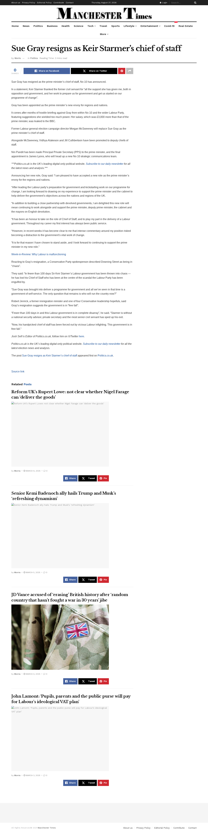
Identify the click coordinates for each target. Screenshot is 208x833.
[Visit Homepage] (104, 13)
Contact (69, 2)
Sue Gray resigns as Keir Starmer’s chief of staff (49, 355)
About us (15, 2)
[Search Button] (195, 2)
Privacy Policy (28, 2)
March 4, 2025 (32, 674)
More (103, 34)
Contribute (58, 2)
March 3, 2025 (32, 775)
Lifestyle (129, 26)
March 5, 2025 (32, 572)
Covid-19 (169, 25)
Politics (38, 26)
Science (78, 26)
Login (164, 2)
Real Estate (186, 26)
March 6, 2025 (32, 471)
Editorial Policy (44, 2)
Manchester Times (47, 828)
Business (52, 26)
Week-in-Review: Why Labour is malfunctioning (38, 254)
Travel (103, 26)
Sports (115, 26)
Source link (17, 371)
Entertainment (149, 26)
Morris (17, 58)
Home (15, 26)
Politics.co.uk (105, 355)
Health (66, 26)
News (26, 26)
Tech (90, 26)
